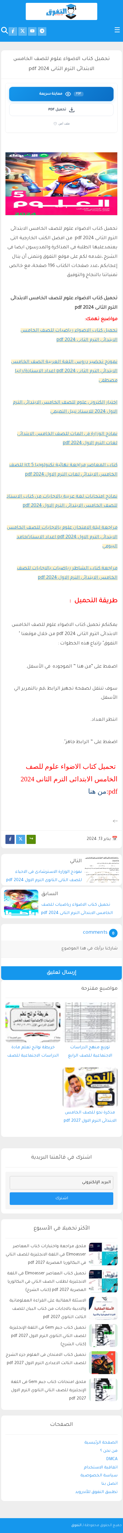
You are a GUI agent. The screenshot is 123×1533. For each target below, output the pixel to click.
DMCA (112, 1459)
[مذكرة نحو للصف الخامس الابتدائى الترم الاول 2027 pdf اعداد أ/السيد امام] (90, 1087)
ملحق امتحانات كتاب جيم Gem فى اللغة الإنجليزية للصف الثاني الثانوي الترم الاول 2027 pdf (48, 1390)
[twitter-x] (22, 31)
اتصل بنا (109, 1484)
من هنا (97, 791)
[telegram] (42, 31)
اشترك (61, 1198)
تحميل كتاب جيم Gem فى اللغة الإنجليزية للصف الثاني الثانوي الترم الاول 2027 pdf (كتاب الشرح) (47, 1336)
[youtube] (32, 31)
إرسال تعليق (61, 973)
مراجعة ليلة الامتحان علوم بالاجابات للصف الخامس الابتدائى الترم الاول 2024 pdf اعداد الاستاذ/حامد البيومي (62, 537)
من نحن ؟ (109, 1451)
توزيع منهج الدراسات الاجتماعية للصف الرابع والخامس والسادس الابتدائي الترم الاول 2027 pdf (90, 1053)
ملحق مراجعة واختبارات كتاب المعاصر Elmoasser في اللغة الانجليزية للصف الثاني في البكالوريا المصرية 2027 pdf (46, 1254)
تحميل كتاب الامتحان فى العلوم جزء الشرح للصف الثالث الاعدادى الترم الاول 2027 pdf (46, 1359)
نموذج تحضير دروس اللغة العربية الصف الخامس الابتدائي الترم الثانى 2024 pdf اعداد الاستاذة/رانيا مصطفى (64, 371)
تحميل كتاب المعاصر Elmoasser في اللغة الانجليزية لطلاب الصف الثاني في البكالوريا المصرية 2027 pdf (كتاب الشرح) (46, 1282)
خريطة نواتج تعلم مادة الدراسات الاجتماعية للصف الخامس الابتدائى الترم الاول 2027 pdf (33, 1053)
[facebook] (13, 31)
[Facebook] (10, 839)
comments (95, 933)
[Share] (31, 839)
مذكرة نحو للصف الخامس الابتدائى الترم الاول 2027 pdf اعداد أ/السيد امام (90, 1118)
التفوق (76, 1526)
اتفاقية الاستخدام (101, 1468)
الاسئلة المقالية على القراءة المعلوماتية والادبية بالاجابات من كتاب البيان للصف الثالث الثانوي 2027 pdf (47, 1309)
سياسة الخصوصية (99, 1476)
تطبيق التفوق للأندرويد (96, 1492)
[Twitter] (20, 839)
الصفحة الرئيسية (101, 1443)
